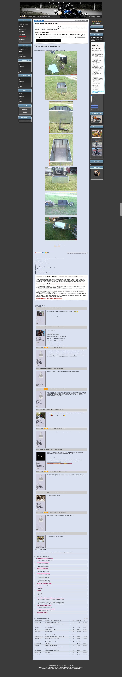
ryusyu (79, 627)
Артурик (41, 347)
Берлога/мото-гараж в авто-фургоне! (52, 648)
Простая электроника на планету (42, 273)
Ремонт (20, 52)
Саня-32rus (42, 409)
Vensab (41, 449)
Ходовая (20, 68)
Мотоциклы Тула (38, 638)
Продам (36, 647)
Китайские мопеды (22, 27)
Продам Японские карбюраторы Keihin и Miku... (54, 647)
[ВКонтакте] (43, 253)
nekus (79, 645)
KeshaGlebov (42, 532)
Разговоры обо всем (39, 620)
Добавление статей (39, 262)
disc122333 (79, 641)
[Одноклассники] (46, 253)
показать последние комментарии (81, 20)
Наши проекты (22, 34)
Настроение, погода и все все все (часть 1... (54, 620)
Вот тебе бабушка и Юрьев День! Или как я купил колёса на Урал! (51, 599)
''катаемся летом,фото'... (50, 634)
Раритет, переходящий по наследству (45, 558)
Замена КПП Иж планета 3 (42, 568)
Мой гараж (37, 648)
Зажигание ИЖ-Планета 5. (42, 612)
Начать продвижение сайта (48, 40)
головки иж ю (40, 586)
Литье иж (39, 590)
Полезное (21, 54)
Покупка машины (48, 654)
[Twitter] (44, 253)
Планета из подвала (49, 627)
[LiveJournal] (49, 253)
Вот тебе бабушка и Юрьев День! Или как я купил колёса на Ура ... (51, 597)
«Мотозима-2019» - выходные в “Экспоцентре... (55, 636)
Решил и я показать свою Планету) (42, 271)
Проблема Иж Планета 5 (40, 260)
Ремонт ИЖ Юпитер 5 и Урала (51, 641)
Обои (53, 665)
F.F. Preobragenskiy (44, 492)
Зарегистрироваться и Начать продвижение (49, 298)
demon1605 (78, 620)
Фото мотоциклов (22, 29)
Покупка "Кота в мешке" (40, 266)
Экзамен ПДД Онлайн (23, 24)
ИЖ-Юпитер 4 (48, 643)
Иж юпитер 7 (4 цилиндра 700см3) (44, 583)
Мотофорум (64, 665)
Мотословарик (38, 261)
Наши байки (21, 66)
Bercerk (41, 326)
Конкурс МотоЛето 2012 (23, 37)
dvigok (41, 307)
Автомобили (37, 654)
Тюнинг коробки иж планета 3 (43, 573)
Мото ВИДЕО (21, 31)
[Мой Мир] (47, 253)
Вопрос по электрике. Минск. (51, 645)
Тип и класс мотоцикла (39, 265)
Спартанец (47, 652)
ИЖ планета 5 (38, 264)
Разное (20, 71)
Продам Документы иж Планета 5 (44, 605)
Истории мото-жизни (23, 48)
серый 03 (42, 368)
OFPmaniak (79, 625)
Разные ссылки (22, 39)
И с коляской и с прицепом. (40, 269)
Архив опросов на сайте (95, 109)
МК (78, 648)
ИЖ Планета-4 (38, 268)
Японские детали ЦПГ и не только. (52, 638)
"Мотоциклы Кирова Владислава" (52, 650)
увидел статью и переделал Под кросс (43, 263)
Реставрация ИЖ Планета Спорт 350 (52, 622)
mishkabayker (78, 647)
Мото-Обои (21, 26)
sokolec (78, 636)
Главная (20, 23)
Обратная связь (22, 41)
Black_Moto (79, 631)
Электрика (21, 69)
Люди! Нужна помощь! (23, 49)
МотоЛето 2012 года (25, 120)
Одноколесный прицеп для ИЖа (41, 259)
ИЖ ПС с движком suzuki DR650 (51, 625)
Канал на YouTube (22, 32)
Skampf (78, 650)
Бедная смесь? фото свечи (50, 629)
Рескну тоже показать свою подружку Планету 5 (45, 267)
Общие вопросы (38, 631)
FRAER (78, 643)
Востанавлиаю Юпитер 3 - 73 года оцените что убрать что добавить (49, 272)
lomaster (78, 629)
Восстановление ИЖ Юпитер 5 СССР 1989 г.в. (54, 624)
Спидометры (38, 270)
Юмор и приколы (22, 56)
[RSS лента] (96, 176)
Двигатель (21, 64)
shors (79, 634)
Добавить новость (97, 21)
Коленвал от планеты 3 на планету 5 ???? (46, 608)
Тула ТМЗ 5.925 (48, 640)
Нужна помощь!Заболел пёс (43, 562)
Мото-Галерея (58, 665)
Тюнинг (20, 51)
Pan (79, 622)
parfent (78, 654)
